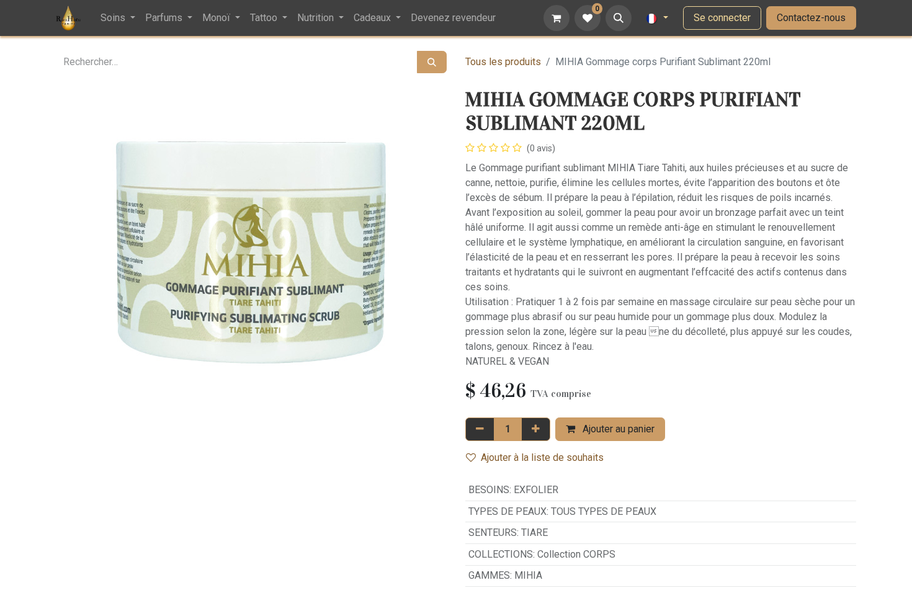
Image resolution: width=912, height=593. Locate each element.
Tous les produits (503, 62)
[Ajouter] (535, 429)
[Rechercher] (432, 62)
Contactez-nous (811, 18)
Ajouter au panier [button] (617, 429)
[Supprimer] (479, 429)
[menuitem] (118, 18)
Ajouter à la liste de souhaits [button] (542, 457)
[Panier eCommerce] (556, 18)
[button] (619, 18)
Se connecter (722, 18)
